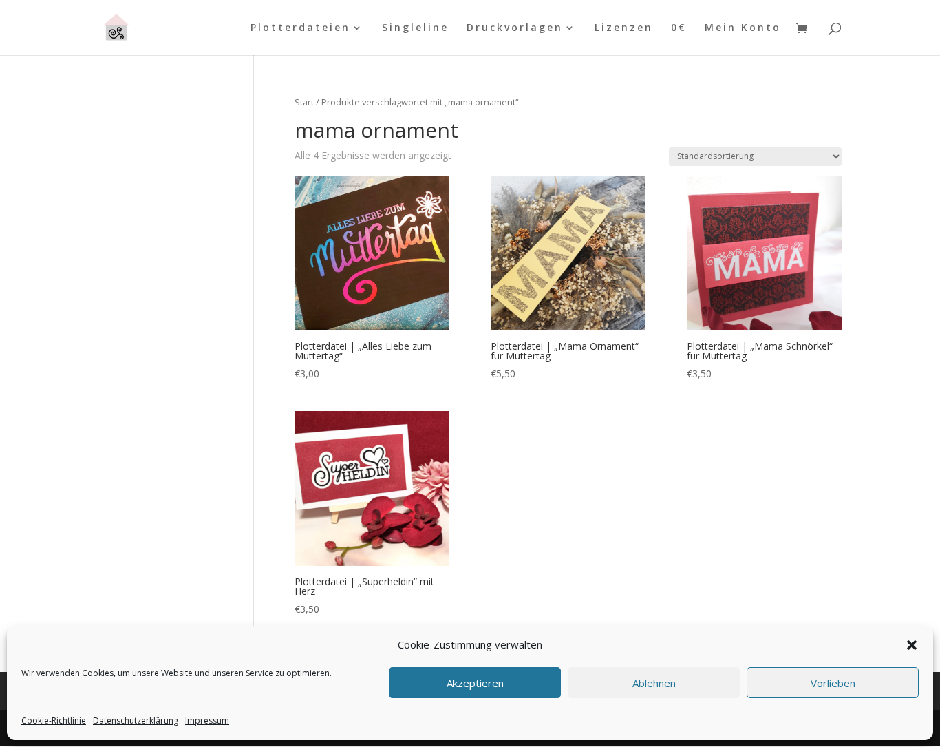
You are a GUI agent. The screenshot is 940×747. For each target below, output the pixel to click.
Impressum (207, 720)
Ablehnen (654, 683)
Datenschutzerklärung (135, 720)
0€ (679, 28)
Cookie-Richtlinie (53, 720)
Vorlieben (833, 683)
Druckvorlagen (515, 28)
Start (304, 102)
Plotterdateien (300, 28)
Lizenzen (624, 28)
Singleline (415, 28)
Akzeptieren (475, 683)
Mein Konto (743, 28)
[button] (912, 645)
